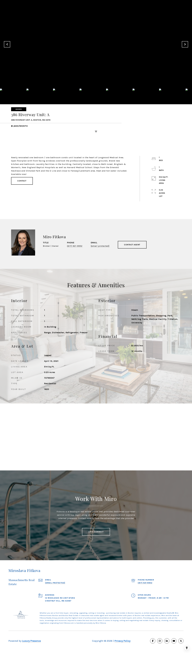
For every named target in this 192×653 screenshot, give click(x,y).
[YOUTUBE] (173, 640)
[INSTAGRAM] (159, 640)
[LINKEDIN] (166, 640)
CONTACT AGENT (132, 245)
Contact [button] (22, 181)
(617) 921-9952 (74, 246)
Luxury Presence (31, 640)
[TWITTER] (181, 640)
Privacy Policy (122, 640)
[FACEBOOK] (152, 640)
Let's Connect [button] (96, 532)
